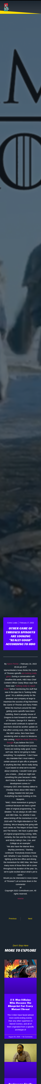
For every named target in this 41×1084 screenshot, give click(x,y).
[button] (37, 7)
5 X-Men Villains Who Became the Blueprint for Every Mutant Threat (20, 1004)
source (21, 898)
